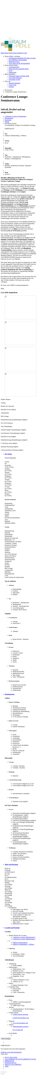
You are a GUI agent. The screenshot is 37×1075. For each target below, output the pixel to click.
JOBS (6, 1066)
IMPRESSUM (9, 1061)
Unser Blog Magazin (15, 78)
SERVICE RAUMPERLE (13, 1064)
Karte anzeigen (6, 1038)
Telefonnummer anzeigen (20, 1026)
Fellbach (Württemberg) (20, 942)
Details (7, 122)
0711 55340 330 (18, 1030)
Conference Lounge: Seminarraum (15, 116)
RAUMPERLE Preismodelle (18, 60)
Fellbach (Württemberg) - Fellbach (23, 944)
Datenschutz (12, 72)
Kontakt (11, 87)
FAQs (10, 70)
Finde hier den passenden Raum (19, 69)
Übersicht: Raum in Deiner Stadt (19, 76)
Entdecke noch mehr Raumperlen (11, 1052)
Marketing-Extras (14, 62)
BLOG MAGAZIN (11, 1057)
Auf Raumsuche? (14, 67)
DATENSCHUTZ (10, 1063)
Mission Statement (14, 83)
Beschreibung (9, 118)
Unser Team (12, 85)
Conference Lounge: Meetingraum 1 (24, 939)
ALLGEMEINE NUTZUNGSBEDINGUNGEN (20, 1059)
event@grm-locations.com (21, 1018)
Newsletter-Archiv (14, 79)
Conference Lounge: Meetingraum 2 (24, 937)
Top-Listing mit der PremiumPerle (19, 63)
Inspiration (8, 120)
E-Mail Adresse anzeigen (20, 1014)
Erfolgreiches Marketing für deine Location (22, 58)
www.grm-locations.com (20, 1023)
